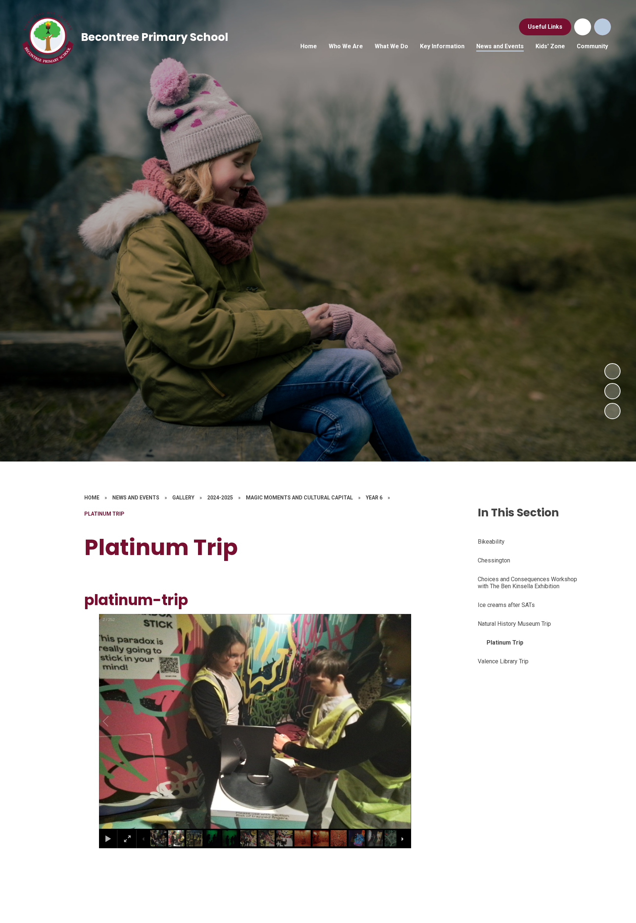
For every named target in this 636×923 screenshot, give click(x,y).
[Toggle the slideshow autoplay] (612, 411)
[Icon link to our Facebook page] (582, 26)
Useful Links (545, 26)
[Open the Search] (602, 26)
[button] (114, 721)
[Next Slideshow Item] (612, 371)
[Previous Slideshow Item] (612, 391)
